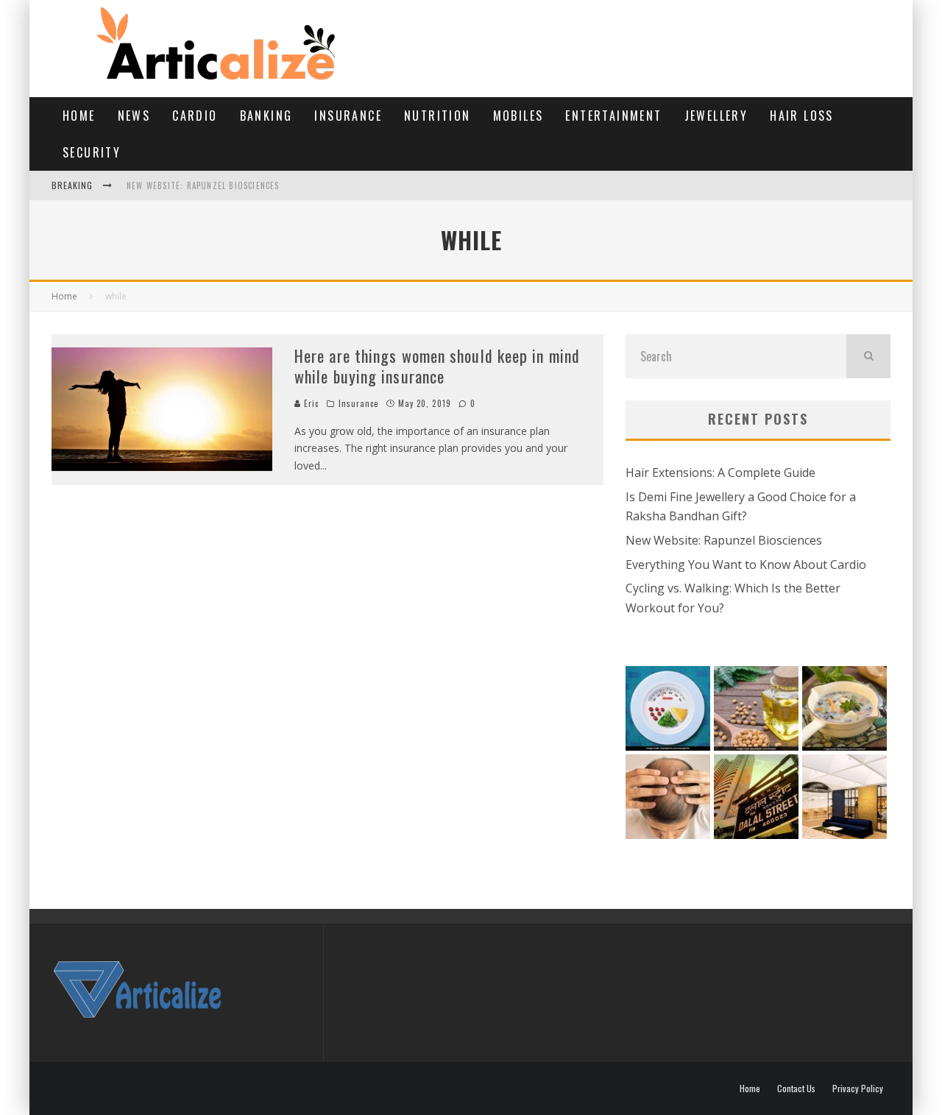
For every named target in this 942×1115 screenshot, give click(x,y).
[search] (868, 356)
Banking (266, 115)
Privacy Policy (857, 1088)
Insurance (348, 115)
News (134, 115)
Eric (310, 403)
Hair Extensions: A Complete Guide (720, 472)
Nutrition (437, 115)
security (92, 152)
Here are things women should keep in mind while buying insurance (437, 366)
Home (79, 115)
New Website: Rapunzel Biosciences (203, 185)
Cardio (194, 115)
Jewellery (716, 115)
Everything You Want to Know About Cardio (746, 564)
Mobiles (518, 115)
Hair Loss (802, 115)
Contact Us (796, 1088)
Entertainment (613, 115)
